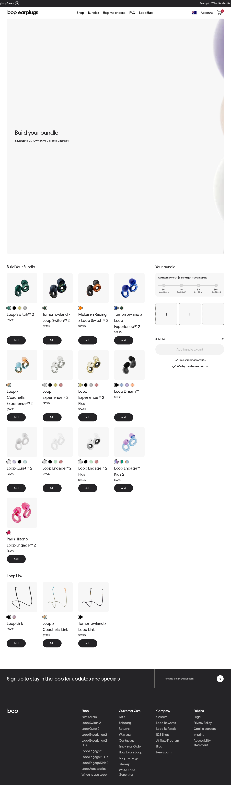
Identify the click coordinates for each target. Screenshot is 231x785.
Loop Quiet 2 (90, 728)
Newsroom (163, 752)
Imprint (199, 734)
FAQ (122, 717)
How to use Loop (130, 752)
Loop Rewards (166, 723)
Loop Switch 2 (91, 723)
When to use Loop (94, 774)
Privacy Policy (203, 723)
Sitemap (124, 764)
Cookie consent (205, 728)
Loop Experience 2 (94, 734)
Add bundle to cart (190, 349)
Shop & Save (127, 3)
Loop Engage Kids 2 (95, 763)
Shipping (125, 723)
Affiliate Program (167, 740)
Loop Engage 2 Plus (95, 757)
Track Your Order (130, 746)
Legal (197, 717)
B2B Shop (162, 734)
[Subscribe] (220, 679)
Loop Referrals (166, 728)
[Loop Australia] (41, 711)
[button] (219, 12)
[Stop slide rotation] (136, 3)
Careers (161, 717)
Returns (124, 728)
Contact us (126, 740)
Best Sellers (89, 717)
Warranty (125, 734)
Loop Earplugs (128, 758)
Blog (159, 746)
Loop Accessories (94, 768)
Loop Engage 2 (92, 751)
